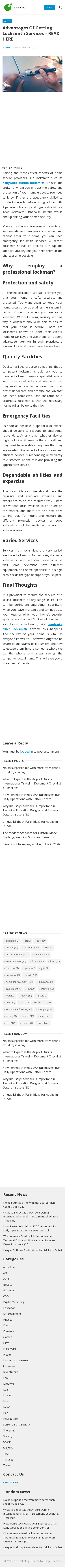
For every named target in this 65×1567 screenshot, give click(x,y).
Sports (28, 1016)
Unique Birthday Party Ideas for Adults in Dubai (32, 1250)
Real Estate (42, 1002)
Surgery (45, 1016)
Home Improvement (19, 981)
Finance (38, 961)
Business (31, 947)
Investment (13, 988)
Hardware (13, 975)
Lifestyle (47, 988)
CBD (48, 947)
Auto (7, 21)
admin (6, 47)
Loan (10, 995)
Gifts (44, 968)
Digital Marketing (17, 954)
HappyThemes (52, 1561)
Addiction (12, 940)
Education (41, 954)
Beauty (12, 947)
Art (28, 940)
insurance (46, 981)
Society (11, 1016)
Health (31, 975)
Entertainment (16, 961)
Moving (26, 995)
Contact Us (11, 1482)
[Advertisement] (32, 127)
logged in (26, 751)
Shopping (45, 1009)
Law (31, 988)
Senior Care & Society (19, 1009)
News (10, 1002)
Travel (43, 1023)
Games (29, 968)
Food (55, 961)
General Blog (21, 1561)
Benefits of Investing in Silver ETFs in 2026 (31, 844)
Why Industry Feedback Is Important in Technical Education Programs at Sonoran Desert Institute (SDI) (31, 810)
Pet (25, 1002)
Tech (11, 1023)
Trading (27, 1023)
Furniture (12, 968)
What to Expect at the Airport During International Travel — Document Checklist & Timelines (32, 783)
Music (42, 995)
